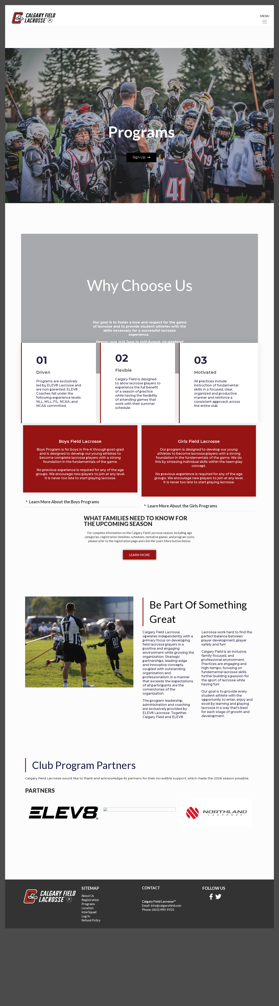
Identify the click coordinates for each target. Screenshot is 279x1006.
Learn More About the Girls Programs (182, 505)
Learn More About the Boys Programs (64, 501)
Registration (90, 900)
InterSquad (88, 912)
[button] (80, 502)
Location (87, 908)
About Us (87, 895)
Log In (85, 916)
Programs (88, 904)
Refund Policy (90, 920)
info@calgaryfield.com (166, 905)
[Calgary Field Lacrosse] (34, 17)
